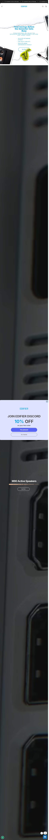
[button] (2, 837)
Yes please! (24, 430)
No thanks (24, 434)
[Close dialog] (47, 402)
